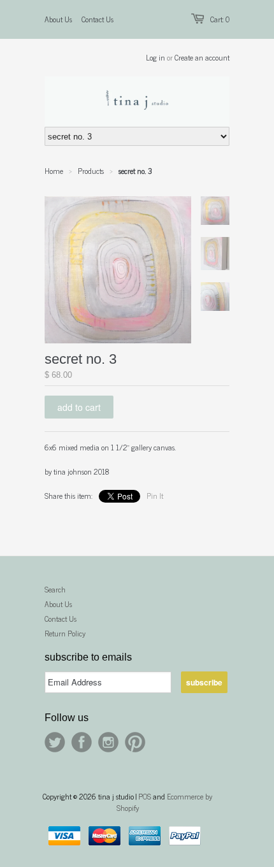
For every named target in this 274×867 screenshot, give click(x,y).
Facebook (81, 742)
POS (144, 796)
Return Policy (65, 633)
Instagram (108, 742)
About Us (58, 19)
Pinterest (135, 742)
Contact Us (97, 19)
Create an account (202, 57)
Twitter (55, 742)
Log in (155, 57)
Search (55, 589)
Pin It (155, 495)
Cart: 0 (219, 19)
